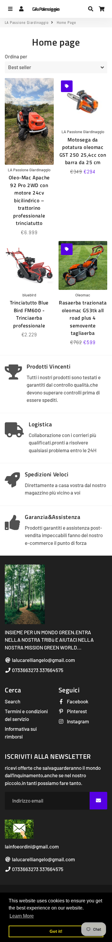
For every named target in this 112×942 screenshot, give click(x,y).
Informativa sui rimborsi (21, 732)
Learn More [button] (22, 915)
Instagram (77, 721)
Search (12, 701)
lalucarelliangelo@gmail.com (43, 660)
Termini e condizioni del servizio (26, 715)
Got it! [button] (56, 931)
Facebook (77, 701)
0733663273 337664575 (37, 670)
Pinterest (76, 711)
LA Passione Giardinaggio (27, 22)
